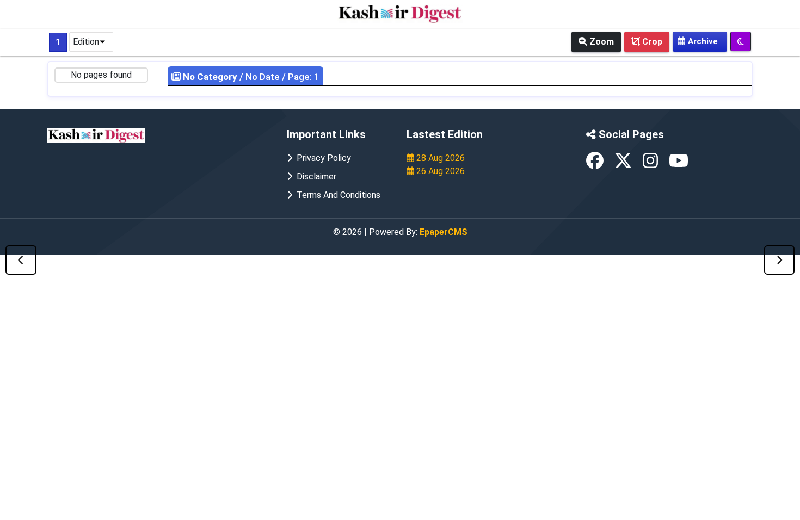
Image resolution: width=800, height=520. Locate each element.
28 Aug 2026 (439, 158)
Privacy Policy (321, 158)
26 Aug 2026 (439, 171)
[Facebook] (596, 164)
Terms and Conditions (336, 195)
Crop (651, 41)
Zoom (600, 41)
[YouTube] (678, 164)
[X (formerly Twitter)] (624, 164)
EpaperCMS (443, 232)
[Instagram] (651, 164)
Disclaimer (314, 176)
